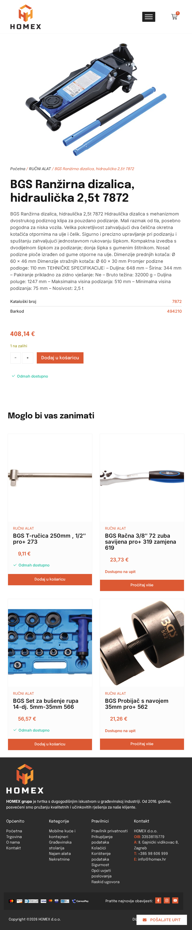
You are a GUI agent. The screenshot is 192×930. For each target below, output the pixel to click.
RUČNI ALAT (40, 168)
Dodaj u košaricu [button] (49, 579)
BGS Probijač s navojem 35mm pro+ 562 (136, 704)
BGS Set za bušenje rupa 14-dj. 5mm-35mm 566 (45, 704)
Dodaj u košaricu (60, 358)
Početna (17, 168)
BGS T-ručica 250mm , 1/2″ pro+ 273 (49, 538)
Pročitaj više (142, 585)
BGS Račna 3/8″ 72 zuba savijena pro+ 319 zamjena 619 (140, 541)
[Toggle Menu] (149, 16)
